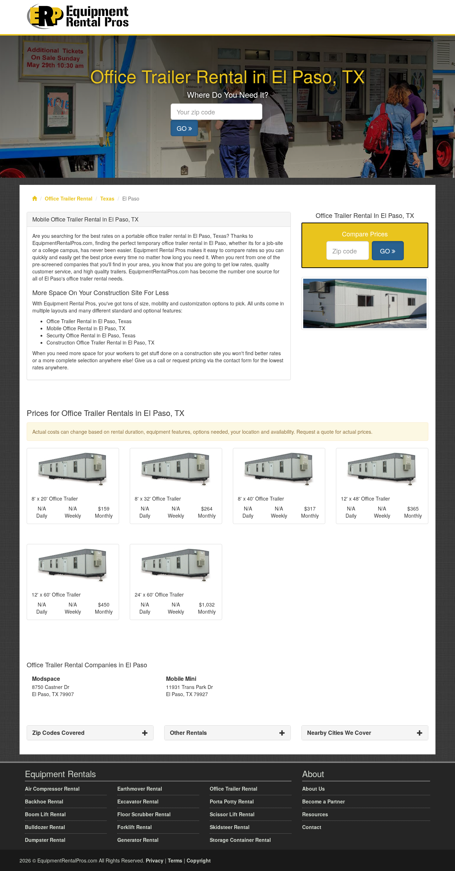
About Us (313, 788)
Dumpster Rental (45, 839)
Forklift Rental (134, 826)
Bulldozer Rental (45, 826)
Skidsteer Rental (230, 826)
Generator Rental (138, 839)
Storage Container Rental (240, 839)
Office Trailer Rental (68, 198)
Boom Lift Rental (45, 814)
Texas (107, 198)
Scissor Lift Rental (232, 814)
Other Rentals (188, 732)
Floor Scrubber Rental (144, 814)
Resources (315, 814)
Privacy (155, 860)
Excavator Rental (138, 801)
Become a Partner (323, 801)
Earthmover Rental (139, 788)
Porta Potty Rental (232, 801)
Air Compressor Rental (52, 788)
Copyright (199, 860)
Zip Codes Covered (58, 732)
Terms (175, 860)
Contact (311, 826)
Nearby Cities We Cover (339, 732)
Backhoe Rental (44, 801)
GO (182, 128)
